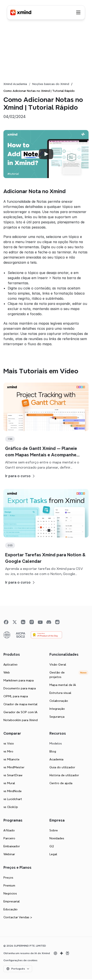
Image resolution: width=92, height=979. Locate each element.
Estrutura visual (60, 692)
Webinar (9, 854)
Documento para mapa (19, 688)
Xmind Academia (15, 83)
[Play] (46, 154)
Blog (52, 751)
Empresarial (11, 901)
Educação (10, 909)
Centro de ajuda (60, 783)
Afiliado (9, 830)
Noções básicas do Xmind (50, 83)
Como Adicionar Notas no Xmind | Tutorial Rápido (39, 90)
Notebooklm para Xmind (20, 720)
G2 (51, 846)
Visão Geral (57, 664)
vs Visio (8, 743)
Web (6, 672)
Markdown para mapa (18, 680)
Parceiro (9, 838)
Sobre (53, 830)
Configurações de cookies (20, 960)
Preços (8, 877)
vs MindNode (12, 791)
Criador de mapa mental (20, 704)
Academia (56, 759)
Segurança (56, 716)
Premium (9, 885)
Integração (57, 708)
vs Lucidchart (12, 798)
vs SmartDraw (12, 775)
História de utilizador (64, 775)
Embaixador (11, 846)
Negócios (10, 893)
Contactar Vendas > (17, 917)
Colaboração (58, 700)
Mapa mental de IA (62, 684)
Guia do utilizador (62, 767)
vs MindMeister (13, 767)
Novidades (56, 838)
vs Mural (9, 783)
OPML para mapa (15, 696)
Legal (53, 854)
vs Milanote (11, 759)
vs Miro (8, 751)
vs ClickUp (10, 806)
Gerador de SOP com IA (20, 712)
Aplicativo (10, 664)
